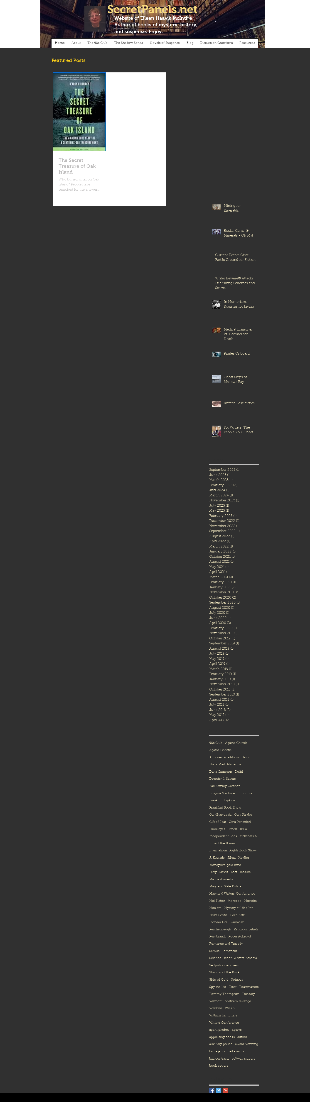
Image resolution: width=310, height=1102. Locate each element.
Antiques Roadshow (224, 757)
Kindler (243, 858)
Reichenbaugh (220, 929)
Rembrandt (217, 936)
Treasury (248, 994)
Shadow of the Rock (224, 972)
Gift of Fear (217, 822)
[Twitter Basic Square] (218, 1090)
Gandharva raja (220, 814)
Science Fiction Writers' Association (234, 958)
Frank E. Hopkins (222, 800)
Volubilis (215, 1008)
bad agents (217, 1051)
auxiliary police (220, 1044)
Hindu (232, 829)
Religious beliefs (246, 929)
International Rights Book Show (233, 850)
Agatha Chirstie (236, 743)
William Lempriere (223, 1015)
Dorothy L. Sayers (222, 779)
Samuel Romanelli (223, 951)
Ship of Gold (218, 979)
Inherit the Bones (222, 843)
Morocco (234, 901)
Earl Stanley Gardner (224, 786)
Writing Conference (224, 1023)
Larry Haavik (218, 872)
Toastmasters (248, 987)
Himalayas (217, 829)
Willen (230, 1008)
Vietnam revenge (238, 1001)
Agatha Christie (220, 750)
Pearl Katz (237, 915)
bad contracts (219, 1058)
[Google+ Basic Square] (225, 1090)
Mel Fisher (217, 901)
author (242, 1037)
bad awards (236, 1051)
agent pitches (219, 1030)
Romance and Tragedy (226, 944)
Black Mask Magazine (225, 764)
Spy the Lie (217, 987)
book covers (218, 1065)
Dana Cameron (220, 772)
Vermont (215, 1001)
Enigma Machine (222, 793)
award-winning (246, 1044)
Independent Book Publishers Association (234, 836)
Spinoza (237, 979)
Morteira (250, 901)
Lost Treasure (241, 872)
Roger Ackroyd (239, 936)
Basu (245, 757)
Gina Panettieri (240, 822)
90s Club (215, 743)
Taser (232, 987)
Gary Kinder (243, 814)
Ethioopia (245, 793)
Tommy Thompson (224, 994)
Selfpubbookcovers (224, 965)
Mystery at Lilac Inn (238, 908)
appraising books (222, 1037)
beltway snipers (243, 1058)
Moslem (215, 908)
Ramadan (237, 922)
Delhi (239, 772)
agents (236, 1030)
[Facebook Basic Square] (211, 1090)
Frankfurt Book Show (225, 807)
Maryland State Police (225, 886)
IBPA (243, 829)
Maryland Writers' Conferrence (232, 893)
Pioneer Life (218, 922)
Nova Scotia (218, 915)
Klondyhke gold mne (225, 865)
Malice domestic (221, 879)
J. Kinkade (217, 858)
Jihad (231, 858)
